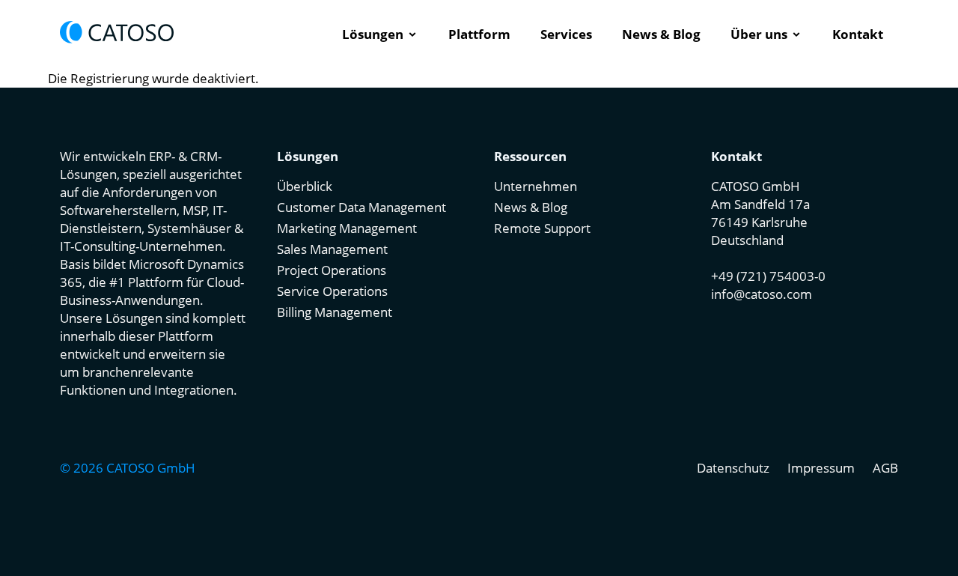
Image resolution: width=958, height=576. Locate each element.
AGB (885, 467)
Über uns (758, 34)
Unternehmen (535, 186)
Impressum (821, 467)
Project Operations (331, 270)
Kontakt (857, 34)
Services (566, 34)
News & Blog (661, 34)
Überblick (304, 186)
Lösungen (372, 34)
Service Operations (332, 291)
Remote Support (542, 228)
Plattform (479, 34)
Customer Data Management (361, 207)
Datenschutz (733, 467)
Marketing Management (347, 228)
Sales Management (332, 249)
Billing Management (334, 312)
